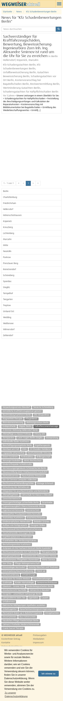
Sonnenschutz (33, 510)
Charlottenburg (10, 197)
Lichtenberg (8, 233)
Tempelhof (8, 293)
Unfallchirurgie (28, 575)
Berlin (5, 191)
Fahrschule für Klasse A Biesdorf (37, 495)
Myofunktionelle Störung (39, 453)
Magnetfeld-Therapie (12, 419)
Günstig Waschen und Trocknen (43, 567)
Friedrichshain (9, 203)
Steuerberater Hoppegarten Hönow (39, 556)
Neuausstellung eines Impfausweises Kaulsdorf (25, 472)
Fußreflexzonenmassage (46, 426)
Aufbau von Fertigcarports (15, 525)
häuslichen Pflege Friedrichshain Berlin (21, 621)
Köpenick (7, 221)
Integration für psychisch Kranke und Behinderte (25, 491)
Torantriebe (47, 503)
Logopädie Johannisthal (13, 453)
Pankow (7, 257)
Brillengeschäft (44, 457)
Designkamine (52, 613)
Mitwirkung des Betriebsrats (16, 487)
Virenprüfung (52, 438)
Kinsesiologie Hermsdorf (14, 567)
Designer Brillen (37, 525)
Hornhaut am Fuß (11, 449)
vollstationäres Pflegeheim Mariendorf (21, 560)
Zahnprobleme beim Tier (14, 598)
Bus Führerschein (27, 617)
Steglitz (6, 287)
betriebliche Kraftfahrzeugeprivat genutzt (22, 411)
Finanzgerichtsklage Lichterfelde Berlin (21, 503)
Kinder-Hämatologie (24, 583)
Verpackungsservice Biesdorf (16, 407)
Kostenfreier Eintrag (10, 639)
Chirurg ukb (39, 434)
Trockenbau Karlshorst (13, 518)
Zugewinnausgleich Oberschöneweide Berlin (23, 506)
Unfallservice (9, 602)
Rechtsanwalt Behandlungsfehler (18, 483)
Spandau (7, 281)
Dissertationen (9, 617)
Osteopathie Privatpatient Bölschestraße (22, 514)
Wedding (7, 317)
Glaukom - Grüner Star (13, 586)
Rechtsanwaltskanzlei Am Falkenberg (20, 552)
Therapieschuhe (48, 552)
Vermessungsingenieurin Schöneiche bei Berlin (24, 468)
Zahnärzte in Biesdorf (40, 590)
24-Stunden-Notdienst (40, 449)
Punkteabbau (27, 457)
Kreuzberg (8, 227)
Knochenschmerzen (36, 518)
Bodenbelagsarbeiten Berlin (40, 586)
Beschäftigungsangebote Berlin (17, 445)
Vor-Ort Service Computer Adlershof (19, 480)
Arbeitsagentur (10, 609)
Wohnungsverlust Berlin (37, 423)
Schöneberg (8, 275)
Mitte (5, 245)
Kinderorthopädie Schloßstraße (17, 464)
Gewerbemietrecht (12, 499)
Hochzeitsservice (10, 476)
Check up (40, 571)
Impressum (38, 643)
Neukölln (7, 251)
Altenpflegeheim (10, 495)
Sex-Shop (7, 564)
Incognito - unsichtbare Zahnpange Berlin (22, 594)
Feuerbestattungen (42, 579)
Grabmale (7, 583)
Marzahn (7, 239)
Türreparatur (8, 438)
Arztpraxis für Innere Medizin (16, 579)
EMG (24, 449)
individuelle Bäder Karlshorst (16, 442)
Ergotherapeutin (42, 445)
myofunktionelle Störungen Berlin (18, 533)
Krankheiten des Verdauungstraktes (19, 541)
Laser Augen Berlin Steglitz (30, 438)
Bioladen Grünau (41, 522)
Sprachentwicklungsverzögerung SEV (37, 609)
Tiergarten (8, 299)
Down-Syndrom (10, 457)
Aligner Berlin (25, 426)
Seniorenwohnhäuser (47, 583)
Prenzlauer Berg (10, 263)
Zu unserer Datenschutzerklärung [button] (16, 695)
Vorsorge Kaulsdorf (12, 461)
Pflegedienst (31, 419)
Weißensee (8, 323)
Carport (44, 598)
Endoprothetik (9, 426)
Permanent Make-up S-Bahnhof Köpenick (22, 613)
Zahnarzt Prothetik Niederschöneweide (21, 624)
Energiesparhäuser (11, 556)
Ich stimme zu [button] (48, 673)
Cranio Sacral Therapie (13, 628)
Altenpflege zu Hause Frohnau (17, 434)
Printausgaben (39, 635)
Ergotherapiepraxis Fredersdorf (17, 537)
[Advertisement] (31, 146)
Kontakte (5, 643)
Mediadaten (38, 639)
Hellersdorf (8, 209)
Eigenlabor (33, 598)
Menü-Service (48, 560)
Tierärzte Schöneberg (43, 407)
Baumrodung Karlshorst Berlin (17, 415)
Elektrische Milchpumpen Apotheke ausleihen (24, 605)
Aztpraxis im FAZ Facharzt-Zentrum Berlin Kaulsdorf (27, 548)
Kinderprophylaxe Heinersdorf (17, 522)
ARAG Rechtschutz (33, 461)
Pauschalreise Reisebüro (33, 476)
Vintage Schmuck (45, 483)
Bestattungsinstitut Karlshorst (17, 544)
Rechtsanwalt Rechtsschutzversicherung (22, 529)
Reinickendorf (9, 269)
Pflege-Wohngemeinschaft (27, 564)
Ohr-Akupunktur (41, 415)
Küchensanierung (11, 575)
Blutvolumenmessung (13, 423)
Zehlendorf (8, 335)
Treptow (7, 305)
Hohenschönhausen (12, 215)
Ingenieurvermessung (13, 510)
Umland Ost (8, 311)
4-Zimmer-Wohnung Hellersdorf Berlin (20, 430)
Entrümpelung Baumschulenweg (18, 571)
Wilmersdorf (9, 329)
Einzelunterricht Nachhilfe (14, 590)
